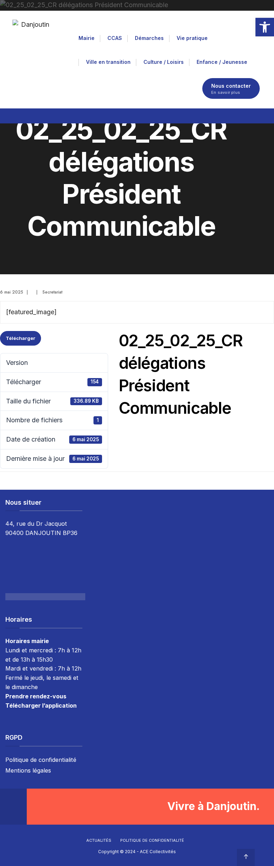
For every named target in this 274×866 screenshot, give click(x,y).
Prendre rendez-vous (35, 696)
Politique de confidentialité (40, 759)
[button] (264, 27)
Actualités (98, 840)
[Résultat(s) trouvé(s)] (256, 114)
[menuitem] (89, 37)
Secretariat (52, 292)
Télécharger (20, 338)
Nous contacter (231, 89)
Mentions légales (28, 770)
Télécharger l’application (41, 705)
